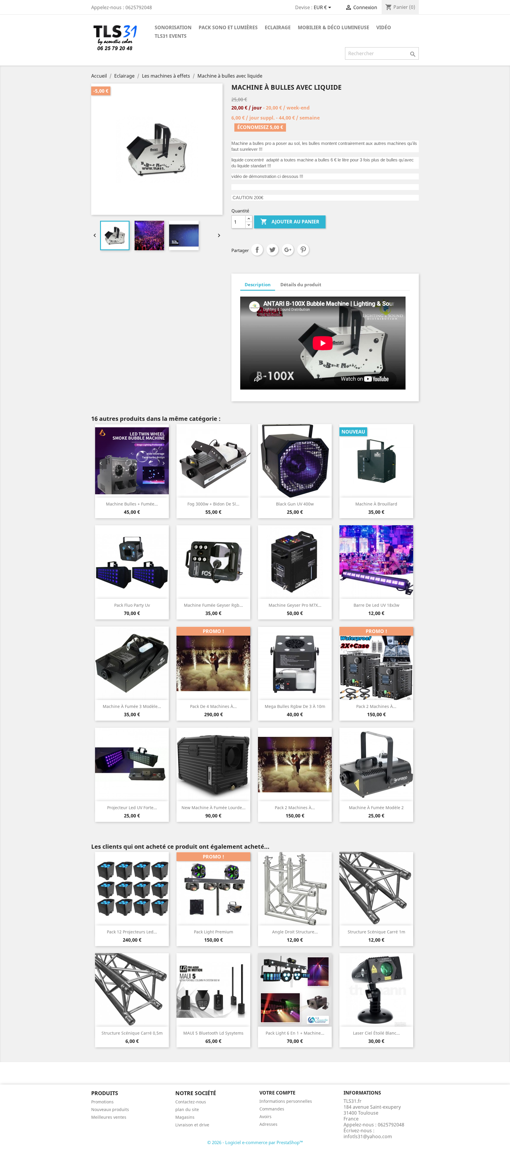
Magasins (184, 1117)
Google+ (288, 250)
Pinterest (303, 250)
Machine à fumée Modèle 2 (376, 807)
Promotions (102, 1102)
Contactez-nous (190, 1102)
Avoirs (265, 1116)
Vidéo (383, 27)
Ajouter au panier (289, 221)
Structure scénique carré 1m (376, 932)
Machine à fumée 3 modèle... (132, 706)
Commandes (271, 1109)
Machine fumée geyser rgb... (213, 605)
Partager (257, 250)
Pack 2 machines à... (376, 706)
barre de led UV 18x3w (376, 605)
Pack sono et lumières (228, 27)
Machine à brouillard (376, 504)
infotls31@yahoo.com (368, 1136)
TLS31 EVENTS (171, 36)
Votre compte (277, 1093)
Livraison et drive (192, 1125)
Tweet (272, 250)
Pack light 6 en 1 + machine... (295, 1033)
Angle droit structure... (295, 932)
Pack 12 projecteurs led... (132, 932)
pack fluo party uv (132, 605)
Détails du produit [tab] (300, 284)
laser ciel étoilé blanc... (376, 1033)
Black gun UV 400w (295, 504)
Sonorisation (173, 27)
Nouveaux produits (110, 1109)
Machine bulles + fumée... (132, 504)
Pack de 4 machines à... (213, 706)
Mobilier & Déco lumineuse (333, 27)
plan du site (187, 1109)
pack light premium (213, 932)
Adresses (268, 1124)
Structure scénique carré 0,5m (132, 1033)
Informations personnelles (285, 1101)
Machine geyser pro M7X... (295, 605)
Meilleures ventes (108, 1117)
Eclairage (278, 27)
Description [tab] (258, 284)
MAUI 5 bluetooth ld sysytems (213, 1033)
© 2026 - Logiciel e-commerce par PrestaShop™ (255, 1142)
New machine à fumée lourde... (214, 807)
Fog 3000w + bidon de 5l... (213, 504)
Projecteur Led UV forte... (132, 807)
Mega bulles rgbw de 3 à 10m (295, 706)
